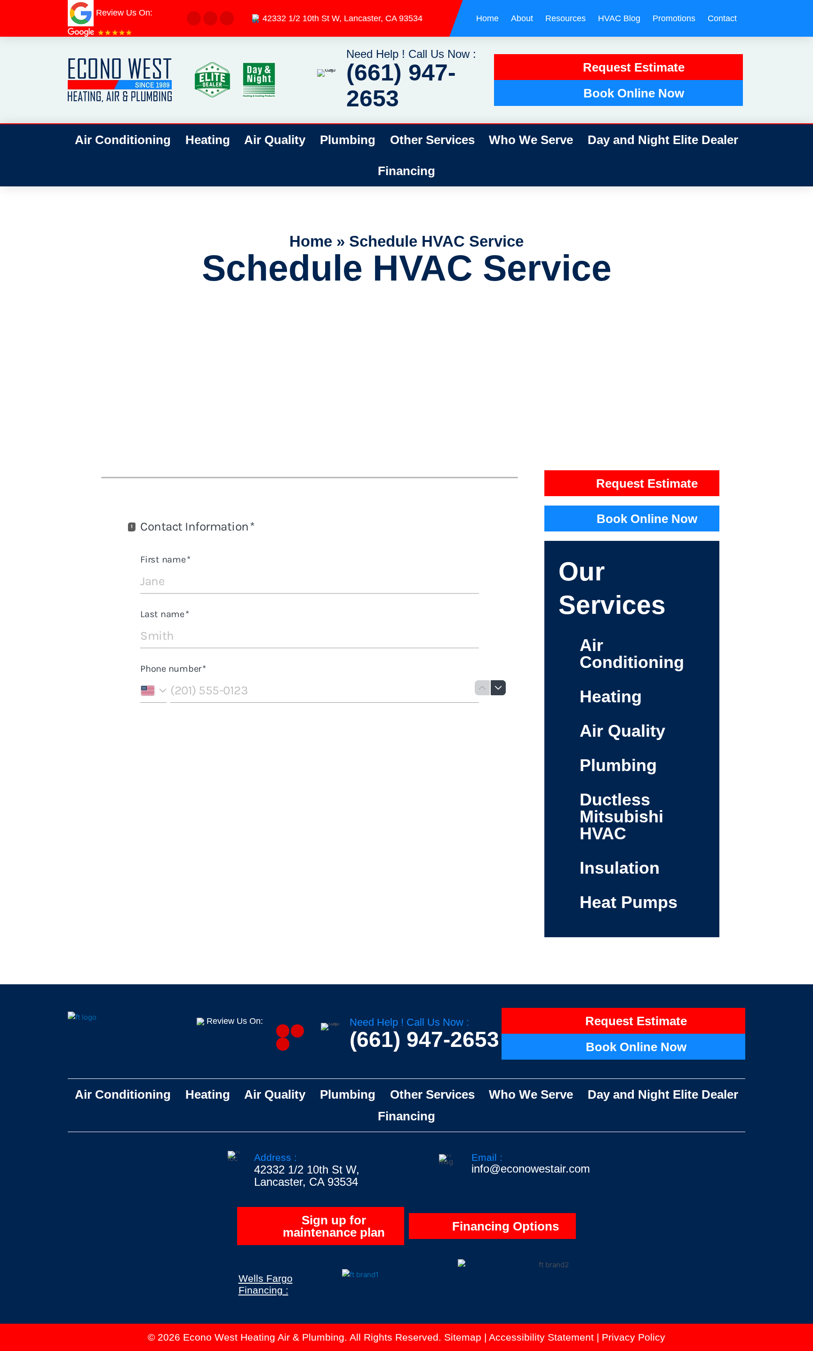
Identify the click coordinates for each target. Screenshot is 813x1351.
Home (487, 18)
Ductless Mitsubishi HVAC (621, 816)
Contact (722, 18)
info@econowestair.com (530, 1168)
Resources (565, 18)
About (522, 18)
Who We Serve (531, 140)
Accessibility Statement (541, 1337)
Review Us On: (236, 1021)
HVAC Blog (619, 18)
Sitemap (462, 1337)
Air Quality (274, 140)
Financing (406, 171)
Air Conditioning (123, 140)
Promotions (674, 18)
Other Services (432, 140)
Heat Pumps (629, 902)
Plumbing (347, 140)
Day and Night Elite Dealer (663, 140)
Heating (207, 140)
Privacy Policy (633, 1337)
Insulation (620, 867)
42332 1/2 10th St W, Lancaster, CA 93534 (342, 18)
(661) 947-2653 (401, 85)
